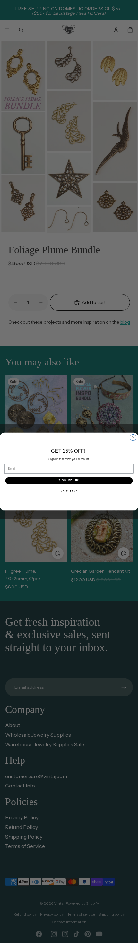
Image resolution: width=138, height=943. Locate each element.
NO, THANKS (69, 491)
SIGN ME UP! (69, 480)
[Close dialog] (133, 437)
